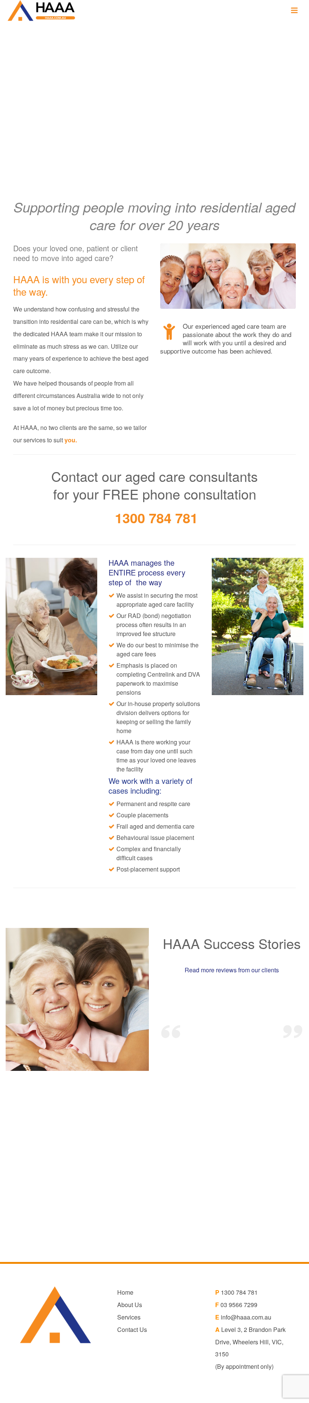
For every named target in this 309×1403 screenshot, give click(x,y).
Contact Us (132, 1329)
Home (125, 1292)
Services (129, 1317)
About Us (129, 1304)
